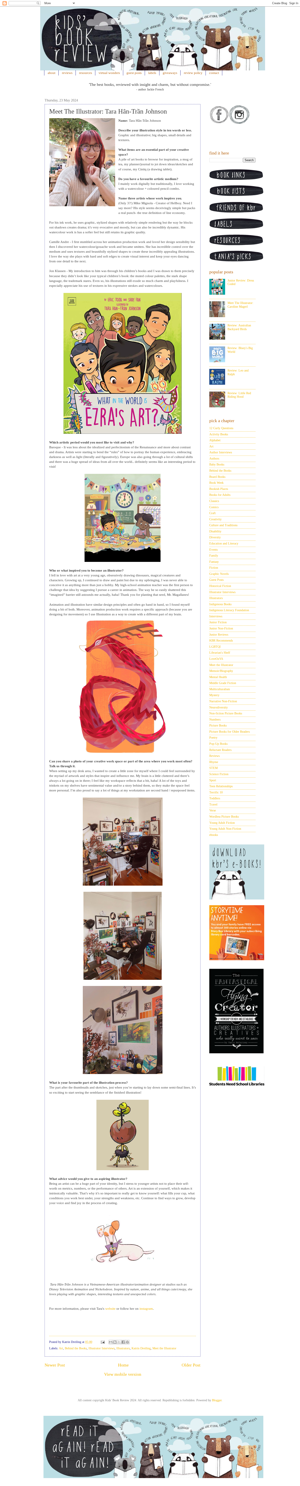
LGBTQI (215, 646)
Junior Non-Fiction (221, 628)
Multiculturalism (219, 689)
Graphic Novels (219, 574)
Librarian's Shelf (219, 652)
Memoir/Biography (221, 671)
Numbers (214, 719)
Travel (213, 804)
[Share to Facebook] (123, 1342)
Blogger (217, 1400)
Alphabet (214, 440)
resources (85, 73)
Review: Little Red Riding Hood (239, 395)
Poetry (213, 737)
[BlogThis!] (115, 1342)
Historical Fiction (220, 586)
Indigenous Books (220, 604)
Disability (215, 531)
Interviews (215, 616)
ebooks (213, 835)
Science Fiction (218, 774)
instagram (146, 1308)
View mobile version (122, 1374)
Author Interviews (220, 452)
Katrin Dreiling (141, 1348)
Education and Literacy (223, 543)
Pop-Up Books (218, 743)
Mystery (214, 695)
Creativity (215, 519)
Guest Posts (216, 579)
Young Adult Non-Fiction (225, 828)
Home (123, 1365)
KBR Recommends (221, 640)
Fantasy (214, 561)
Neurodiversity (218, 707)
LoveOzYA (216, 658)
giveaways (170, 73)
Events (213, 549)
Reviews (214, 756)
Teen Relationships (221, 786)
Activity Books (218, 434)
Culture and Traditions (223, 525)
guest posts (134, 73)
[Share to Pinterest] (127, 1342)
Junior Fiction (218, 622)
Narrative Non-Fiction (223, 701)
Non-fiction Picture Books (225, 713)
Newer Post (55, 1365)
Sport (212, 780)
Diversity (215, 537)
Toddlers (214, 798)
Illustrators (123, 1348)
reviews (67, 73)
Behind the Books (76, 1348)
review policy (193, 73)
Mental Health (218, 677)
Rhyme (213, 762)
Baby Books (216, 464)
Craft (212, 513)
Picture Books (218, 725)
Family (213, 555)
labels (152, 73)
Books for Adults (219, 495)
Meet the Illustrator (164, 1348)
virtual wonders (109, 73)
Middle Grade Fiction (222, 683)
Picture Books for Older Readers (229, 731)
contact (214, 73)
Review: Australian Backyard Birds (239, 327)
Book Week (216, 482)
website (110, 1308)
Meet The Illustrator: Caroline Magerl (240, 304)
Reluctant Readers (220, 750)
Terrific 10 (216, 792)
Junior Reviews (218, 634)
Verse (212, 810)
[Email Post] (102, 1342)
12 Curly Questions (221, 428)
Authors (214, 458)
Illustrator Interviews (102, 1348)
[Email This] (110, 1342)
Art (61, 1348)
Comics (214, 507)
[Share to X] (119, 1342)
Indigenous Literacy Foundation (229, 610)
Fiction (213, 567)
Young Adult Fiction (222, 822)
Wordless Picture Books (224, 816)
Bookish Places (218, 489)
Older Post (191, 1365)
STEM (213, 768)
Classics (214, 501)
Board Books (217, 476)
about (51, 73)
